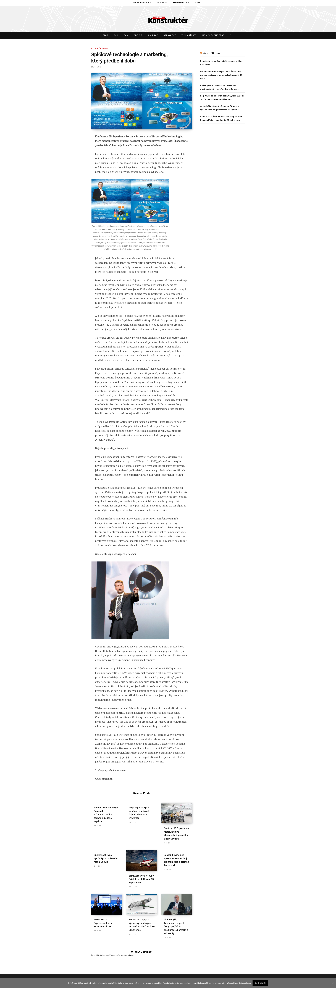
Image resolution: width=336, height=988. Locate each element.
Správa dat (170, 35)
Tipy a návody (189, 35)
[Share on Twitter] (78, 151)
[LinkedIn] (78, 165)
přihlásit (131, 955)
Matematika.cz (181, 3)
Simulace (153, 35)
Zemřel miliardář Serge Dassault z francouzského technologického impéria (106, 814)
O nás (198, 3)
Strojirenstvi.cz (142, 3)
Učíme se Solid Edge (213, 35)
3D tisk (138, 35)
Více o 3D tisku (211, 53)
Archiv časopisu (99, 48)
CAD (116, 35)
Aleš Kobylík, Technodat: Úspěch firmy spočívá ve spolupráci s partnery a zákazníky (176, 926)
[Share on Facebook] (78, 144)
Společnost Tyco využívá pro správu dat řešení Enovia (106, 858)
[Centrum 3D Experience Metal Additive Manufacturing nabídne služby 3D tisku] (176, 813)
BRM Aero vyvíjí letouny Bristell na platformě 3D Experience (141, 879)
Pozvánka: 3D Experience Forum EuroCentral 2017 (103, 923)
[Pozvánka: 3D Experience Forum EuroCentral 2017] (106, 904)
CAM (126, 35)
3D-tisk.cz (162, 3)
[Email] (78, 172)
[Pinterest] (78, 158)
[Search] (230, 35)
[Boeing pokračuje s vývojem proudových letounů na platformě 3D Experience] (141, 904)
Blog (105, 35)
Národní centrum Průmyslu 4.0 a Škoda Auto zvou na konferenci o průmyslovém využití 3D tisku (221, 75)
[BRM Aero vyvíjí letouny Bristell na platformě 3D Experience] (141, 860)
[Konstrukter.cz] (168, 18)
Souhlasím (260, 983)
